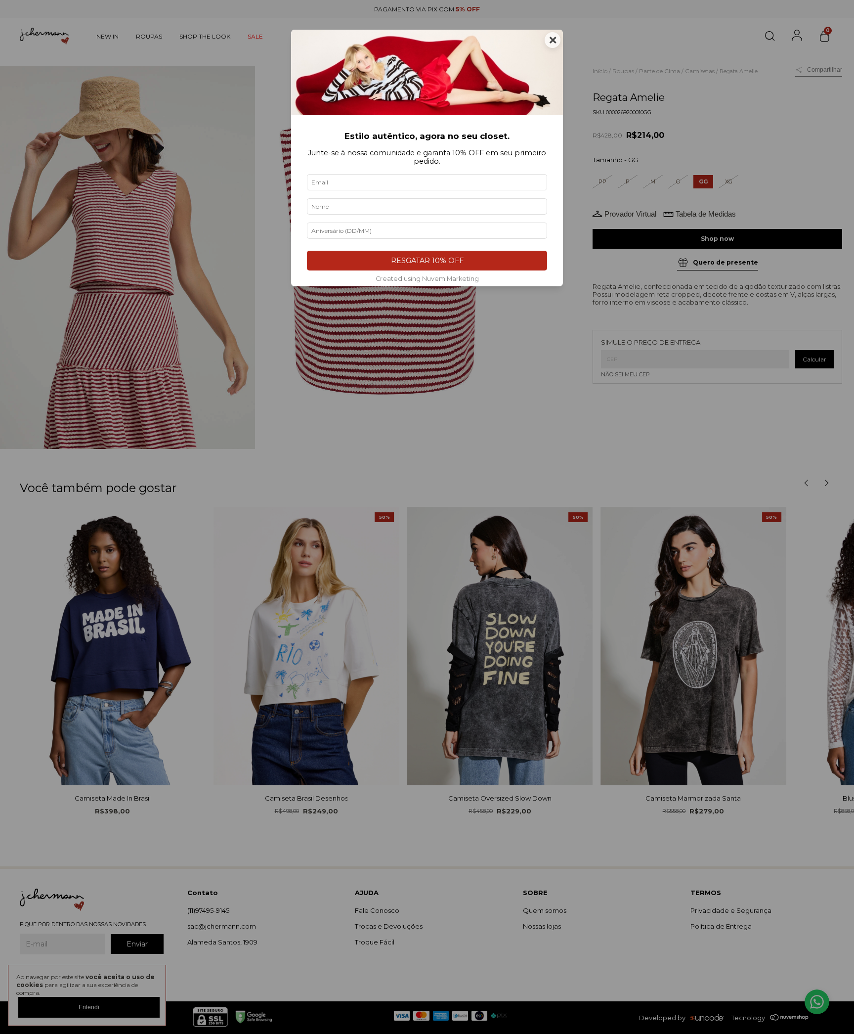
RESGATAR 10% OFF (427, 260)
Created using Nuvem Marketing (427, 278)
